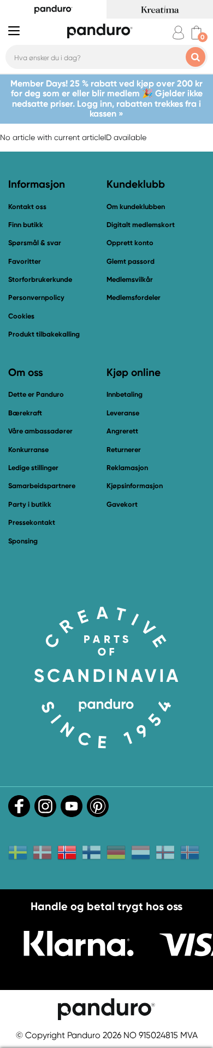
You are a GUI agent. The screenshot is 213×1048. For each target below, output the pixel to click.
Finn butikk (25, 225)
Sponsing (23, 541)
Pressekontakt (31, 522)
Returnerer (123, 449)
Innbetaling (124, 394)
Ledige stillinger (33, 468)
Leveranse (122, 413)
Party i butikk (29, 504)
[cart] (196, 32)
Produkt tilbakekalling (44, 334)
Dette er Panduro (36, 394)
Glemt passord (130, 261)
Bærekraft (25, 413)
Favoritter (24, 261)
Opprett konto (129, 243)
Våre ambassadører (40, 431)
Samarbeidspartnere (41, 486)
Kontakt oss (27, 206)
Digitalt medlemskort (140, 225)
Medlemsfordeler (133, 297)
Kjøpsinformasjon (134, 486)
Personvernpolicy (36, 297)
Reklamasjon (127, 468)
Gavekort (122, 504)
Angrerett (122, 431)
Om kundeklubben (135, 206)
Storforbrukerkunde (40, 279)
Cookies (21, 316)
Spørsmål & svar (34, 243)
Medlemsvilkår (129, 279)
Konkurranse (28, 449)
